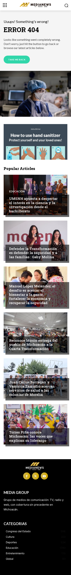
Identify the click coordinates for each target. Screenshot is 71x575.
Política (15, 241)
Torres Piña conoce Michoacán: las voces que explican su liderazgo (31, 436)
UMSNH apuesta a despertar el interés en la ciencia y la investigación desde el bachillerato (33, 204)
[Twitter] (35, 475)
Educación (17, 191)
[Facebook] (26, 475)
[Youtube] (44, 475)
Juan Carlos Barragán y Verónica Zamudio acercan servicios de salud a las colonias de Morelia (32, 388)
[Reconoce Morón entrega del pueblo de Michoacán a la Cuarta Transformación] (35, 332)
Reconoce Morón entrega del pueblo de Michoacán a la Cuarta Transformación (33, 344)
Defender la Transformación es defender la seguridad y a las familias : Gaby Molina (33, 252)
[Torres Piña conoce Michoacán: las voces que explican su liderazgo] (35, 424)
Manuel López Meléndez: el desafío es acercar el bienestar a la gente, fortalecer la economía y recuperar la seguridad (32, 294)
